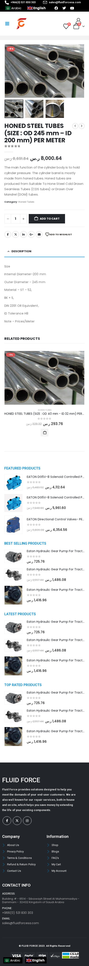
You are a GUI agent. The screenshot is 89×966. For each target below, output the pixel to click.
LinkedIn (23, 234)
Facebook (7, 234)
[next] (82, 126)
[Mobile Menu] (7, 23)
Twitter (15, 234)
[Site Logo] (21, 24)
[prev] (75, 126)
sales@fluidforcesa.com (20, 923)
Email (39, 234)
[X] (17, 820)
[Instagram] (27, 820)
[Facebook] (7, 820)
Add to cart (50, 219)
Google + (31, 234)
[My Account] (78, 21)
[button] (9, 71)
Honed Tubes (26, 202)
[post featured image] (44, 377)
